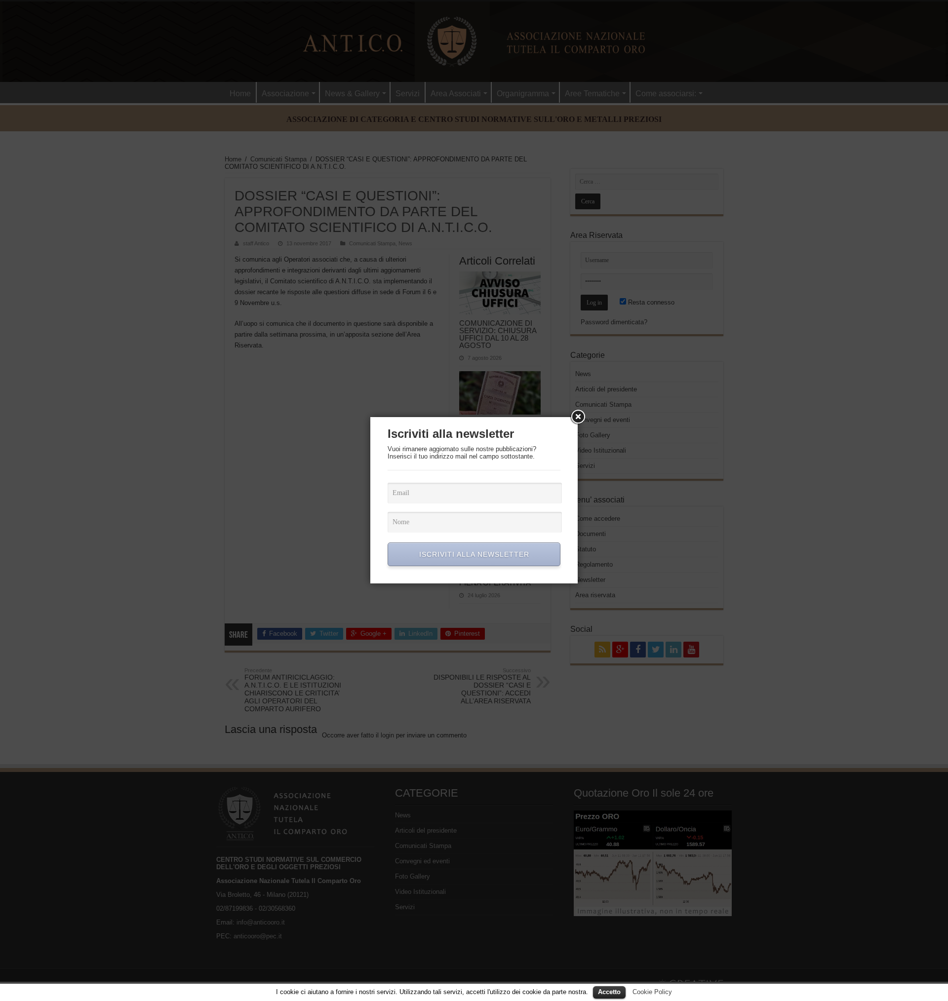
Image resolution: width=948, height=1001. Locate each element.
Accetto (609, 992)
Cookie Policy (652, 992)
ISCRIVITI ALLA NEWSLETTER (474, 554)
